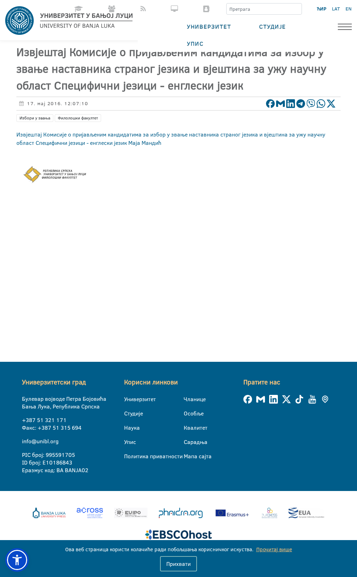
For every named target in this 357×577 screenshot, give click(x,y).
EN (348, 8)
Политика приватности (128, 456)
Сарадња (188, 442)
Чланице (188, 399)
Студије (272, 26)
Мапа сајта (188, 456)
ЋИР (321, 8)
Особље (188, 413)
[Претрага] (296, 9)
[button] (17, 560)
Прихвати (178, 564)
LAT (336, 8)
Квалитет (188, 427)
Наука (128, 427)
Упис (195, 43)
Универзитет (209, 26)
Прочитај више (274, 549)
